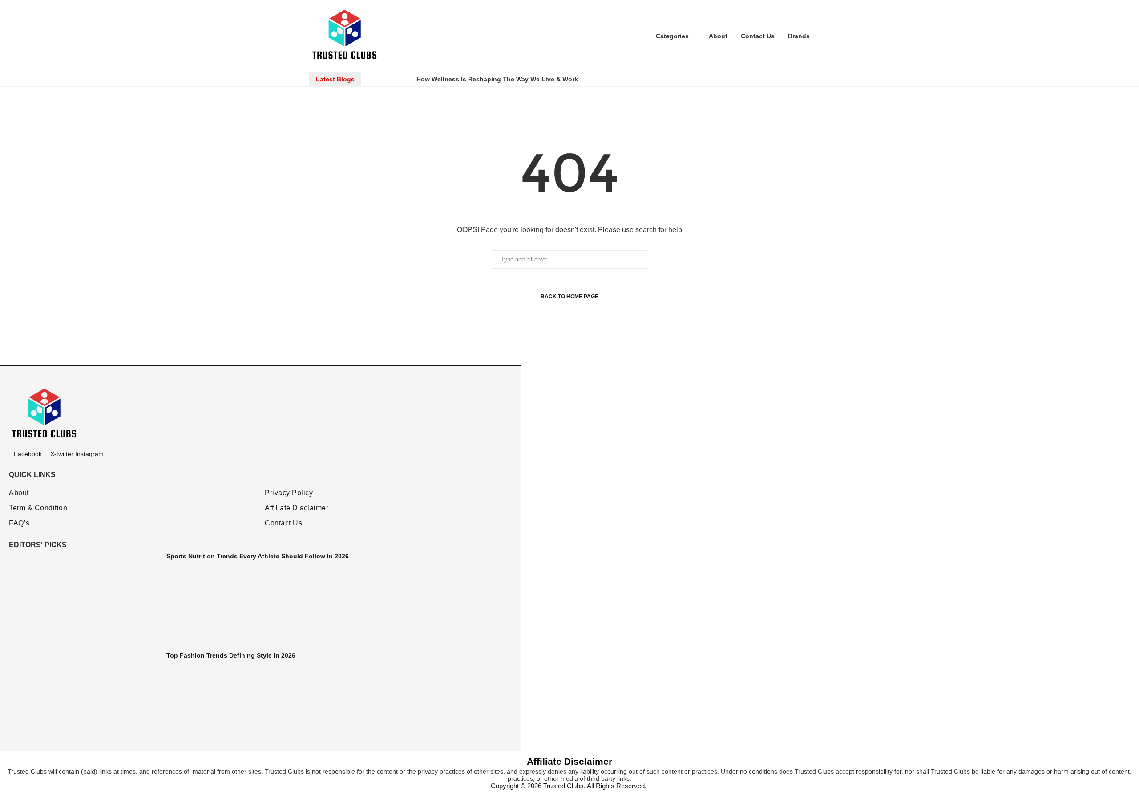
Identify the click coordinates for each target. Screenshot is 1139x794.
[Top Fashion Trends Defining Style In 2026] (84, 696)
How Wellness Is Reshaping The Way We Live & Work (497, 79)
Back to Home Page (569, 296)
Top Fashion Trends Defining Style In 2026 (230, 655)
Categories (672, 36)
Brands (799, 36)
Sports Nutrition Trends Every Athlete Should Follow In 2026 (257, 556)
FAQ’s (19, 523)
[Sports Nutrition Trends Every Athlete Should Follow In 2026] (84, 597)
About (718, 36)
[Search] (825, 36)
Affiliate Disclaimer (296, 508)
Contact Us (758, 36)
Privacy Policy (289, 493)
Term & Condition (38, 508)
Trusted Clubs (563, 786)
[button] (376, 79)
